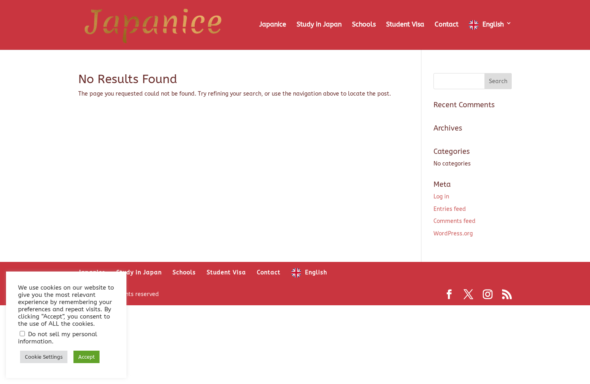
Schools (364, 25)
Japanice (272, 25)
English (493, 24)
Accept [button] (86, 357)
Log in (441, 196)
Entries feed (449, 209)
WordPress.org (453, 233)
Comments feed (454, 221)
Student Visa (405, 25)
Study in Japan (319, 25)
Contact (446, 25)
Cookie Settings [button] (44, 357)
